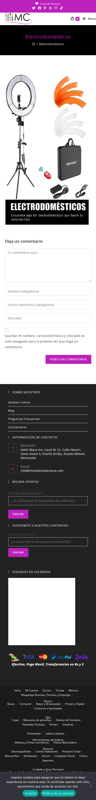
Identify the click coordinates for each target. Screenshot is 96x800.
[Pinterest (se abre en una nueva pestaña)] (45, 8)
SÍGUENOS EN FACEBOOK (31, 572)
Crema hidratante (46, 751)
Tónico (83, 756)
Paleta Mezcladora (65, 742)
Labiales (59, 733)
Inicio (17, 690)
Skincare (48, 749)
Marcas (73, 690)
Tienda (60, 690)
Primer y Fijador (75, 704)
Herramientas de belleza (48, 740)
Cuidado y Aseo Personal (48, 769)
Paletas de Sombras (68, 720)
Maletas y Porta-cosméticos (32, 742)
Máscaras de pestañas (37, 720)
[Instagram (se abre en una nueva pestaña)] (50, 8)
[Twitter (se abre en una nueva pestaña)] (34, 8)
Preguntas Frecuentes (24, 419)
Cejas (15, 720)
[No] (90, 786)
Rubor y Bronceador (48, 704)
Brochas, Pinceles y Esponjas (53, 695)
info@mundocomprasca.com (42, 470)
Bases (11, 704)
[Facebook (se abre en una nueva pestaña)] (39, 8)
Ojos (48, 717)
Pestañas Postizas (34, 724)
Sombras (67, 724)
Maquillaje (27, 695)
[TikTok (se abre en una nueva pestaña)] (61, 8)
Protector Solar (71, 751)
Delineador (34, 733)
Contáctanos (17, 427)
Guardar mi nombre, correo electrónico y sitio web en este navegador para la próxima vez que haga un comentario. (45, 341)
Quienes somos (19, 402)
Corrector (25, 704)
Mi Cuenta (31, 690)
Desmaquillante (21, 751)
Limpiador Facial (64, 756)
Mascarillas (12, 756)
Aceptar (30, 793)
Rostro (48, 701)
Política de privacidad (58, 793)
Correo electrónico (26, 493)
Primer (53, 724)
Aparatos (48, 760)
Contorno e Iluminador (48, 708)
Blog (11, 411)
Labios (50, 733)
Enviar (18, 514)
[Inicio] (33, 44)
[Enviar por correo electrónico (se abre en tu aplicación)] (56, 8)
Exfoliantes (30, 756)
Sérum (46, 756)
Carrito (46, 690)
